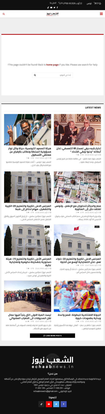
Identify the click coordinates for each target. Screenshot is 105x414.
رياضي (97, 283)
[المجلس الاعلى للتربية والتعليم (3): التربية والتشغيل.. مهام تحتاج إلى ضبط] (27, 187)
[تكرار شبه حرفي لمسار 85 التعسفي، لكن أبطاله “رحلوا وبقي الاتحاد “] (77, 129)
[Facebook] (64, 404)
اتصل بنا (53, 3)
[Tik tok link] (48, 7)
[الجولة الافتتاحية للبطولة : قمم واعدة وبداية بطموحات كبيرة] (77, 296)
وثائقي (97, 116)
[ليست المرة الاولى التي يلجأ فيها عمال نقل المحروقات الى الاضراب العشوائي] (27, 296)
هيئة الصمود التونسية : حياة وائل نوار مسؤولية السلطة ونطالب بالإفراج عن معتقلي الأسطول (29, 151)
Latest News (93, 107)
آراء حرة (96, 174)
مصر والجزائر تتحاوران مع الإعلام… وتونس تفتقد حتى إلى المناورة (78, 207)
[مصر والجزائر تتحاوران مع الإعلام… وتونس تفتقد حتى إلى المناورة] (77, 187)
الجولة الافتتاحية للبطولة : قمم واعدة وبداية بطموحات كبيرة (79, 316)
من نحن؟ (62, 3)
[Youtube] (49, 404)
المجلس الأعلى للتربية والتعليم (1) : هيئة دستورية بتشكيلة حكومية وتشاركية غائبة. (28, 262)
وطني (47, 116)
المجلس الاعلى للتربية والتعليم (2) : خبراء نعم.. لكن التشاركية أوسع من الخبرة (78, 260)
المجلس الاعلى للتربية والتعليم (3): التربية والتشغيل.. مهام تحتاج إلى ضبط (28, 207)
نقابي (47, 283)
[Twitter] (56, 404)
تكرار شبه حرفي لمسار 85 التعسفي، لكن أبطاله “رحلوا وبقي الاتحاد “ (78, 150)
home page (52, 64)
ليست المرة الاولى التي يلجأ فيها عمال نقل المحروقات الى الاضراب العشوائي (29, 316)
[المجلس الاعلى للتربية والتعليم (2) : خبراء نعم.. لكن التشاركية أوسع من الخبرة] (77, 240)
